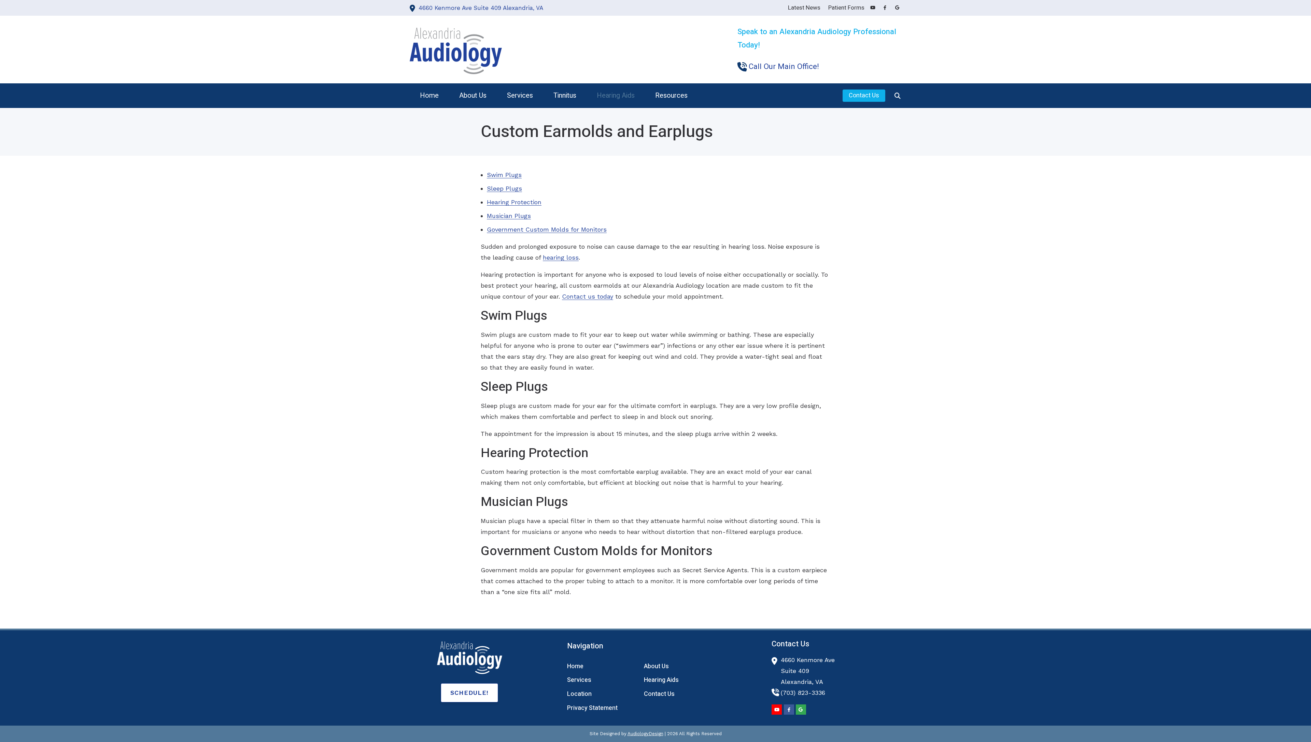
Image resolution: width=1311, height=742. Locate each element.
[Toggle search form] (897, 96)
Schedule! (469, 692)
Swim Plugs (504, 174)
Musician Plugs (509, 215)
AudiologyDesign (645, 733)
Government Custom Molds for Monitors (547, 229)
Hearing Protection (514, 202)
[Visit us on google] (897, 7)
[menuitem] (429, 95)
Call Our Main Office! (784, 66)
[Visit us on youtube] (873, 7)
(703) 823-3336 (803, 692)
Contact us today (587, 296)
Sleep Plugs (504, 188)
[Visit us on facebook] (885, 7)
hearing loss (561, 257)
